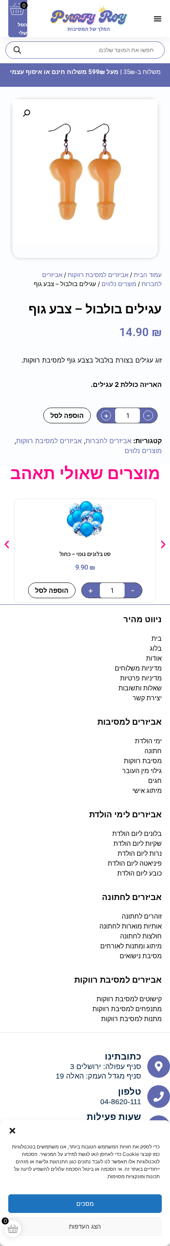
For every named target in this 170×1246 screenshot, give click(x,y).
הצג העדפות (85, 1226)
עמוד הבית (148, 275)
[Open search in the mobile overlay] (85, 50)
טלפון (129, 1091)
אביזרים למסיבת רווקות (98, 275)
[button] (12, 1131)
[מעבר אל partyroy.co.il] (89, 19)
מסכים (85, 1204)
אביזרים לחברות (108, 441)
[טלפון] (158, 1096)
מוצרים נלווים (119, 284)
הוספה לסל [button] (51, 590)
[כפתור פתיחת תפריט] (157, 18)
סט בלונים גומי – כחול (85, 554)
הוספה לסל (67, 415)
